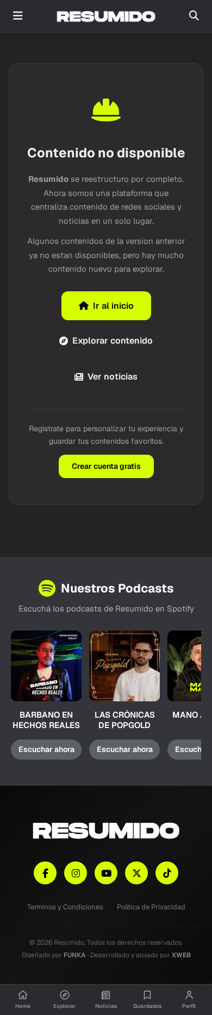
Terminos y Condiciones (65, 907)
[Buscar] (194, 16)
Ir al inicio (113, 305)
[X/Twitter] (136, 872)
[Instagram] (75, 872)
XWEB (181, 955)
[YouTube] (106, 872)
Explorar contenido (112, 340)
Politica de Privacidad (151, 907)
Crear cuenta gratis (106, 466)
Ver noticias (113, 376)
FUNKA (75, 955)
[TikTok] (166, 872)
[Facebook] (45, 872)
